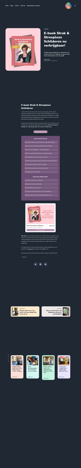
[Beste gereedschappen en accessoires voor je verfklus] (32, 366)
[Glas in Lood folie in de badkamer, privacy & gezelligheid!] (56, 311)
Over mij (23, 5)
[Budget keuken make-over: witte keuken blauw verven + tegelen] (17, 366)
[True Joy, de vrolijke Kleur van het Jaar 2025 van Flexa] (64, 366)
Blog (12, 5)
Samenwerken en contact (33, 5)
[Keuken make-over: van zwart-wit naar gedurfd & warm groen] (25, 311)
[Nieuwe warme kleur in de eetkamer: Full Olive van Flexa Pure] (48, 367)
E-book (17, 5)
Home (7, 5)
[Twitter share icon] (35, 264)
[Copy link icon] (45, 264)
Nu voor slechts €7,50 (40, 131)
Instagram (30, 249)
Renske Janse (47, 59)
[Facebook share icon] (40, 264)
